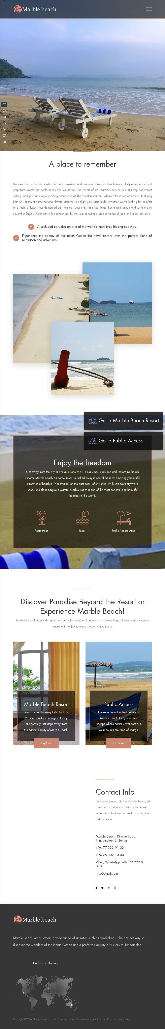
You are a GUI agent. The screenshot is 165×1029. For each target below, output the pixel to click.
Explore (46, 743)
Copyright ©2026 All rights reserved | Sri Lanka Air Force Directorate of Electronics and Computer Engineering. (72, 1019)
